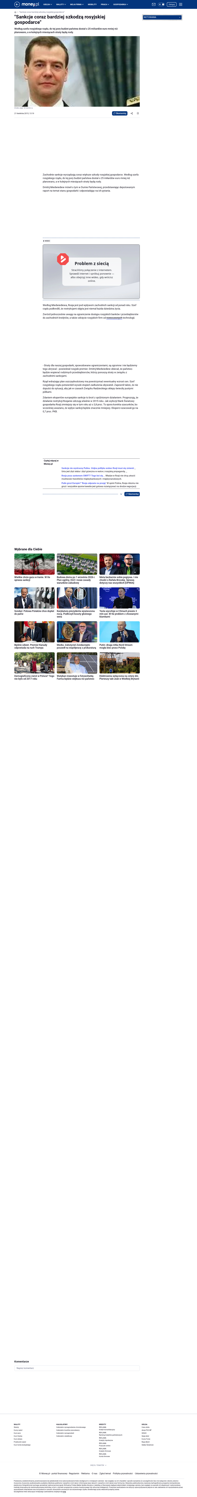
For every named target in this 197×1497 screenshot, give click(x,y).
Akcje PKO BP (147, 1430)
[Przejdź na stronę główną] (17, 6)
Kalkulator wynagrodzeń (65, 1433)
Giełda (46, 4)
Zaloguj (172, 4)
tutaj (64, 1492)
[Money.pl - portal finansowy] (32, 4)
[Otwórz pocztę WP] (154, 4)
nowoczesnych (114, 317)
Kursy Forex (146, 1439)
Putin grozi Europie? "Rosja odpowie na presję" (84, 483)
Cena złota (145, 1427)
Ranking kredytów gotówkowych (110, 1435)
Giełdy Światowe (147, 1445)
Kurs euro (17, 1433)
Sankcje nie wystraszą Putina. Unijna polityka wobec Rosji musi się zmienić (98, 468)
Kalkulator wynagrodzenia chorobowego (71, 1427)
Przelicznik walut (20, 1442)
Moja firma (75, 4)
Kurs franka (18, 1436)
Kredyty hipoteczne (106, 1440)
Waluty (60, 4)
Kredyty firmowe (105, 1451)
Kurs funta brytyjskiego (22, 1445)
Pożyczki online (104, 1446)
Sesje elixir (145, 1436)
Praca (104, 4)
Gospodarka (119, 4)
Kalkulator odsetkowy (64, 1436)
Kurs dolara (18, 1439)
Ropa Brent (146, 1442)
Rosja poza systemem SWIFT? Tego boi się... (83, 475)
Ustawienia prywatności (146, 1473)
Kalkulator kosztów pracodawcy (68, 1430)
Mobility (92, 4)
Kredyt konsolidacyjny (107, 1430)
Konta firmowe (104, 1456)
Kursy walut (18, 1430)
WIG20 (144, 1433)
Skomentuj (121, 113)
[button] (161, 4)
